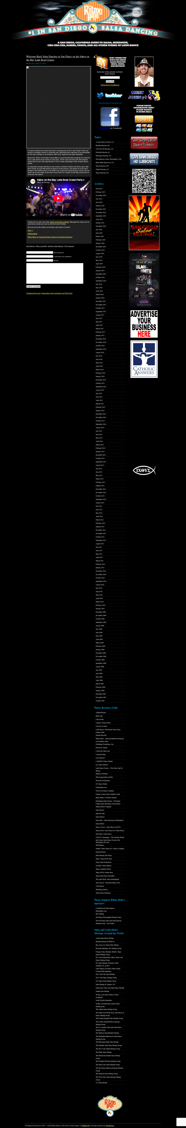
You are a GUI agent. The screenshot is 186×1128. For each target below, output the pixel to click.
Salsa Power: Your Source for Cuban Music (110, 830)
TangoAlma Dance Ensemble (105, 876)
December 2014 (101, 414)
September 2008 (101, 663)
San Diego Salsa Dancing (56, 246)
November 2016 (101, 342)
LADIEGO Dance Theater (104, 761)
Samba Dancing (101, 169)
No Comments (69, 246)
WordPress (110, 1126)
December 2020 (101, 226)
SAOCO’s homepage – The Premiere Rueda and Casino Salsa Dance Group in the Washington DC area (110, 839)
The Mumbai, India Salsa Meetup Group (109, 1045)
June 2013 (99, 472)
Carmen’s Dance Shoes (103, 723)
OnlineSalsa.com (101, 787)
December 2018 (101, 274)
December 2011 (101, 530)
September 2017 (101, 311)
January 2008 (100, 690)
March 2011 (100, 561)
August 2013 (100, 465)
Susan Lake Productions (103, 862)
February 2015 (100, 407)
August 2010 (100, 584)
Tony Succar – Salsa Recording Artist (108, 882)
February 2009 (100, 646)
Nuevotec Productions (103, 780)
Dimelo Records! (101, 735)
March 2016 (100, 369)
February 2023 (100, 192)
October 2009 (100, 619)
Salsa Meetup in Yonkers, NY (105, 984)
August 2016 (100, 352)
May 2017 (99, 322)
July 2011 (99, 547)
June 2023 (99, 188)
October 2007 (100, 701)
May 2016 (99, 363)
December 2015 (101, 380)
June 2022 (99, 202)
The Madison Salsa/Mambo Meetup (107, 1033)
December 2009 (101, 612)
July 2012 (99, 506)
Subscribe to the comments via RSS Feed (57, 293)
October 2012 (100, 496)
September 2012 (101, 499)
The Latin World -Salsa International (107, 879)
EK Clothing (100, 914)
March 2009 (100, 643)
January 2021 (100, 223)
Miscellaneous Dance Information (107, 159)
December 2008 (101, 653)
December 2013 (101, 455)
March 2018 (100, 294)
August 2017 (100, 315)
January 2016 (100, 376)
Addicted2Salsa (101, 712)
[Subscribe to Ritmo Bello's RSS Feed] (101, 62)
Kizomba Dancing (101, 152)
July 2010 (99, 588)
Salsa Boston (100, 810)
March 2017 (100, 328)
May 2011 (99, 554)
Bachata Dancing (101, 145)
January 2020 (100, 243)
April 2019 (99, 264)
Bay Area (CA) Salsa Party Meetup (107, 945)
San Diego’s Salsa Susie (103, 834)
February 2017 (100, 332)
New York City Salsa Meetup (105, 974)
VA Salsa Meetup (101, 1082)
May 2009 (99, 636)
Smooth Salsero (101, 852)
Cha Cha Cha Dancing (103, 149)
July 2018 (99, 284)
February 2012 (100, 523)
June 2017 (99, 318)
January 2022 (100, 205)
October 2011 (100, 537)
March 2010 (100, 602)
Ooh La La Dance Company (105, 791)
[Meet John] (144, 72)
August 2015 (100, 390)
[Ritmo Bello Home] (93, 20)
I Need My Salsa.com (103, 751)
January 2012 (100, 526)
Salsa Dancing (30, 246)
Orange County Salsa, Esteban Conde (108, 794)
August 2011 (100, 543)
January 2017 (100, 335)
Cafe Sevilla (99, 719)
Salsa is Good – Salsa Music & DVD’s (108, 827)
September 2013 (101, 462)
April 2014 (99, 441)
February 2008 (100, 687)
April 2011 (99, 557)
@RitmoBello (32, 234)
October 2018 (100, 277)
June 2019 (99, 257)
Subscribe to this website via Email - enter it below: (110, 73)
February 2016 (100, 373)
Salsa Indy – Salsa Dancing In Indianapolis (110, 820)
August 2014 (100, 427)
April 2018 (99, 291)
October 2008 (100, 660)
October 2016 (100, 345)
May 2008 (99, 677)
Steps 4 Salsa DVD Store (104, 859)
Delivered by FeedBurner (110, 85)
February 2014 (100, 448)
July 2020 (99, 229)
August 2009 (100, 625)
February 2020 (100, 240)
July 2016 (99, 356)
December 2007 (101, 694)
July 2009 (99, 629)
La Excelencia (100, 758)
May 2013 (99, 475)
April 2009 (99, 639)
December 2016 (101, 339)
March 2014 (100, 444)
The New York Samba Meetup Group (108, 1049)
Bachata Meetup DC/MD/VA (105, 941)
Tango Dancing (101, 173)
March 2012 (100, 520)
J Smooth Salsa (101, 754)
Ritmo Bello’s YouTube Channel (106, 797)
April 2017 (99, 325)
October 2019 (100, 250)
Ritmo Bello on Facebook (37, 237)
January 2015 (100, 410)
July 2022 (99, 199)
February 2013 (100, 482)
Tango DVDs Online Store (104, 872)
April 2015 (99, 400)
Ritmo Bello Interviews (103, 162)
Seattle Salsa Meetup (102, 991)
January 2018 (100, 298)
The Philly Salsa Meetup (104, 1052)
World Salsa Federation (103, 893)
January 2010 (100, 608)
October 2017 (100, 308)
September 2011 (101, 540)
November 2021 (101, 212)
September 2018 (101, 281)
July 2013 (99, 468)
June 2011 (99, 550)
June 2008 (99, 673)
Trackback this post (33, 293)
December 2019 (101, 246)
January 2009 (100, 649)
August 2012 (100, 503)
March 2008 (100, 683)
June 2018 (99, 287)
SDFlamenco (100, 845)
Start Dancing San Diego (104, 855)
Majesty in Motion (102, 773)
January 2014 (100, 451)
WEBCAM (85, 1126)
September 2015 (101, 386)
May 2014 (99, 438)
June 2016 (99, 359)
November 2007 (101, 697)
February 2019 (100, 267)
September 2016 (101, 349)
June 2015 (99, 397)
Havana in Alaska (101, 747)
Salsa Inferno (100, 823)
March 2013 (100, 479)
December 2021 (101, 209)
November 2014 (101, 417)
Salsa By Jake (100, 813)
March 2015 (100, 403)
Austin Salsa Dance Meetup (105, 938)
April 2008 (99, 680)
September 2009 (101, 622)
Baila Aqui (99, 716)
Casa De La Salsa (101, 726)
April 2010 (99, 598)
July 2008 (99, 670)
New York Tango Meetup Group (106, 977)
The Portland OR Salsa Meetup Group (108, 1061)
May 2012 (99, 513)
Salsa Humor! (100, 817)
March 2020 (100, 236)
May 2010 (99, 595)
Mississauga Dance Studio (104, 777)
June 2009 (99, 632)
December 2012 (101, 489)
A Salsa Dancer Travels (103, 142)
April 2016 (99, 366)
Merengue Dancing (102, 155)
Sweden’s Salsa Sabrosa (103, 865)
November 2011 (101, 533)
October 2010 (100, 578)
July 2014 (99, 431)
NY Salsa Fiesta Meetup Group (106, 981)
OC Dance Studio (101, 784)
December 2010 (101, 571)
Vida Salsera (100, 886)
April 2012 (99, 516)
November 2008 (101, 656)
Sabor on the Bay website (59, 222)
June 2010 (99, 591)
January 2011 (100, 567)
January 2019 (100, 270)
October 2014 (100, 421)
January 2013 (100, 485)
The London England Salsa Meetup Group (109, 1018)
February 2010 (100, 605)
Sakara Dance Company (103, 806)
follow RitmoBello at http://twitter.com (110, 103)
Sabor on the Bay (41, 246)
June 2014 (99, 434)
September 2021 (101, 216)
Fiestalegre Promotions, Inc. (105, 744)
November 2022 (101, 195)
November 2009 (101, 615)
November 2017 (101, 304)
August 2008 (100, 666)
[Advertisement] (144, 422)
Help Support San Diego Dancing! (59, 237)
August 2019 (100, 253)
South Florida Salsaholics (104, 1000)
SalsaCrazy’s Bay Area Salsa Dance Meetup (110, 988)
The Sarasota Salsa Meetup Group (107, 1073)
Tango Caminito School (103, 869)
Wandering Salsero (102, 889)
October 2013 (100, 458)
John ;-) (30, 231)
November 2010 (101, 574)
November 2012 (101, 492)
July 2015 (99, 393)
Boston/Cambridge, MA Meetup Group (108, 948)
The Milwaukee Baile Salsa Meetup (107, 1042)
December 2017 (101, 301)
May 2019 (99, 260)
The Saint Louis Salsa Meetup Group (108, 1064)
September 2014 (101, 424)
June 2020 (99, 233)
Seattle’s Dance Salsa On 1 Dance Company (110, 848)
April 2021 (99, 219)
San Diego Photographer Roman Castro (108, 917)
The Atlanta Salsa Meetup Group (106, 1009)
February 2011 (100, 564)
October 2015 (100, 383)
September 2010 (101, 581)
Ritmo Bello (105, 128)
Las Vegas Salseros (102, 764)
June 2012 (99, 509)
